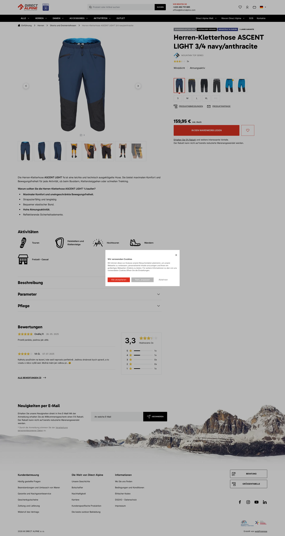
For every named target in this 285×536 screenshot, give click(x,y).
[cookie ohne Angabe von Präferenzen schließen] (176, 255)
